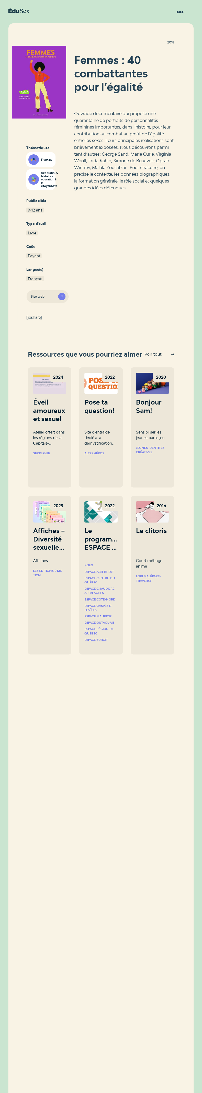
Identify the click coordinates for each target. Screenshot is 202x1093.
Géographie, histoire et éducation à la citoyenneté (48, 179)
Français (46, 159)
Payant (34, 256)
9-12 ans (35, 210)
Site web (37, 296)
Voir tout (152, 354)
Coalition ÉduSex (18, 10)
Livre (32, 233)
